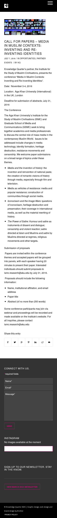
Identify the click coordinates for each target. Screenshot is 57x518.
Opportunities (28, 58)
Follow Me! (28, 448)
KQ (19, 62)
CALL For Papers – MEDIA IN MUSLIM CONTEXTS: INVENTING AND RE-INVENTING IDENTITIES (26, 47)
